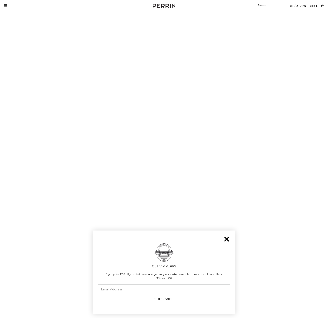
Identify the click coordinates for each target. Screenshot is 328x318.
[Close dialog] (226, 239)
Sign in (314, 6)
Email (102, 281)
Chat (317, 311)
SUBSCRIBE (164, 299)
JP (298, 6)
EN (291, 6)
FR (304, 6)
